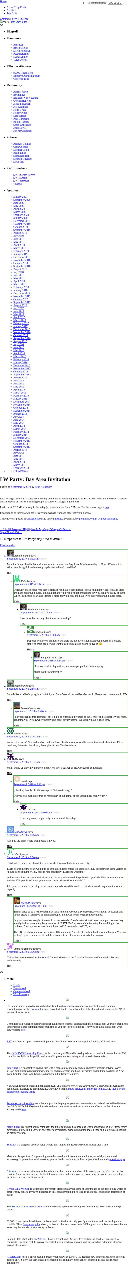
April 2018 (19, 281)
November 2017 (21, 296)
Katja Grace (19, 109)
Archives (11, 10)
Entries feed (19, 988)
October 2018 (20, 263)
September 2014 (21, 410)
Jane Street (12, 1067)
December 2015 (21, 365)
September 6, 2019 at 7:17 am (36, 612)
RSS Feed (23, 18)
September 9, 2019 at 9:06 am (36, 812)
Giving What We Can (18, 1188)
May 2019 (18, 242)
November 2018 (21, 260)
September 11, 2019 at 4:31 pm (30, 905)
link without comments (105, 518)
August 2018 (20, 269)
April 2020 (19, 208)
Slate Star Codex (18, 21)
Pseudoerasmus (21, 53)
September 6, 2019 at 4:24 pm (49, 660)
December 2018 (21, 257)
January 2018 (20, 290)
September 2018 (21, 266)
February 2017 (21, 323)
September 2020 (21, 199)
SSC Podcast (20, 177)
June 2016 (18, 347)
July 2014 (18, 416)
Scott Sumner (20, 56)
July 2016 (18, 344)
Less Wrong (19, 115)
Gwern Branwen (22, 100)
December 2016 (21, 329)
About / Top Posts (16, 7)
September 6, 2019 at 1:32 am (22, 558)
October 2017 (20, 299)
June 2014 (18, 419)
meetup (58, 518)
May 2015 (18, 386)
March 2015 (19, 392)
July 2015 (18, 380)
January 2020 (20, 217)
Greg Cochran (20, 146)
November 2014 (21, 404)
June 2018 (18, 275)
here (107, 507)
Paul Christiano (21, 118)
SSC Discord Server (24, 174)
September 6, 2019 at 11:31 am (23, 762)
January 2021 (20, 196)
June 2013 (18, 455)
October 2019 (20, 226)
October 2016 (20, 335)
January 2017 (20, 326)
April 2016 (19, 353)
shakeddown (21, 831)
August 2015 (20, 377)
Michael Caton (21, 149)
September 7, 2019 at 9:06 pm (23, 951)
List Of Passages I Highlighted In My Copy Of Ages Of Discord (35, 529)
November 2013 (21, 440)
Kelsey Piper (20, 112)
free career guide (31, 1224)
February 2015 (21, 395)
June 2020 (18, 202)
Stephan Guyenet (22, 158)
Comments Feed (8, 18)
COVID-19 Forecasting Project (28, 1053)
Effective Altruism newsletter (27, 1206)
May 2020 (18, 205)
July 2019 (18, 235)
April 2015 (19, 389)
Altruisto (11, 1171)
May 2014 (18, 422)
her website (33, 1009)
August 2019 (20, 232)
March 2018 (19, 284)
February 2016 (21, 359)
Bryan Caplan (20, 47)
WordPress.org (21, 994)
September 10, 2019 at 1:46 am (30, 711)
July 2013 (18, 452)
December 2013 (21, 437)
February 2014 (21, 431)
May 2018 (18, 278)
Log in (16, 985)
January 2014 (20, 434)
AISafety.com (14, 1256)
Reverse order (7, 545)
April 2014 (19, 425)
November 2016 (21, 332)
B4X (9, 1041)
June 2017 (18, 311)
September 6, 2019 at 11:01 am (23, 736)
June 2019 (18, 238)
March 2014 (19, 428)
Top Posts (12, 13)
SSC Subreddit (21, 180)
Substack (11, 1144)
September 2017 (21, 302)
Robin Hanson (21, 121)
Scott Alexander (43, 486)
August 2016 (20, 341)
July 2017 (18, 308)
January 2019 (20, 254)
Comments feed (21, 991)
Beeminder (19, 94)
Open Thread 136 (11, 532)
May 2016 (18, 350)
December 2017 (21, 293)
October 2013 (20, 443)
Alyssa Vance (20, 91)
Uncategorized (34, 518)
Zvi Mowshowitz (22, 130)
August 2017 (20, 305)
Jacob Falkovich (21, 103)
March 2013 (19, 464)
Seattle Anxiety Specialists (20, 1103)
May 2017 (18, 314)
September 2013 (21, 446)
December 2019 (21, 220)
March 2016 (19, 356)
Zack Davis (19, 127)
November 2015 (21, 368)
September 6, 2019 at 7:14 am (29, 584)
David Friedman (21, 50)
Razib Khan (19, 152)
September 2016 (21, 338)
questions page (117, 1159)
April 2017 (19, 317)
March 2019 (19, 248)
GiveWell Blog (21, 78)
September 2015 (21, 374)
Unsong (17, 183)
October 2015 (20, 371)
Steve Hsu (18, 161)
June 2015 (18, 383)
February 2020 (21, 214)
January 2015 (20, 398)
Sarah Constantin (22, 124)
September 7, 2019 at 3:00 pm (23, 857)
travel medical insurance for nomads (87, 1088)
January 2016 (20, 362)
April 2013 (19, 461)
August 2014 (20, 413)
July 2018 (18, 272)
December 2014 (21, 401)
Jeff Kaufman (20, 106)
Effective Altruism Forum (26, 75)
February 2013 (21, 467)
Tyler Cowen (20, 59)
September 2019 (21, 229)
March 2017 (19, 320)
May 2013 (18, 458)
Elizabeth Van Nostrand (25, 97)
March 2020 (19, 211)
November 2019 (21, 223)
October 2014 (20, 407)
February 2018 (21, 287)
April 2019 (19, 245)
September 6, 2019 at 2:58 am (22, 688)
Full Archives (20, 470)
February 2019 (21, 251)
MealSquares (13, 1126)
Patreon (41, 1239)
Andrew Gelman (22, 143)
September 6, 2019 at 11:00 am (43, 635)
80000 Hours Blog (23, 72)
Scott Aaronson (21, 155)
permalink (84, 518)
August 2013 (20, 449)
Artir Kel (18, 44)
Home (3, 1)
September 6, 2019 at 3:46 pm (29, 784)
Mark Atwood (28, 902)
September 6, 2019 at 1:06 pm (23, 835)
